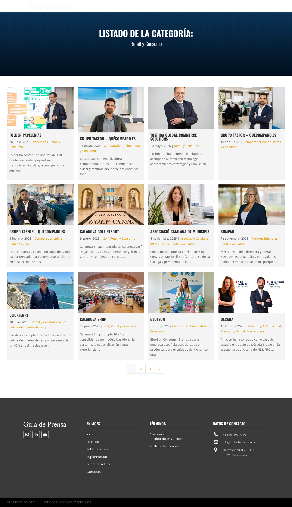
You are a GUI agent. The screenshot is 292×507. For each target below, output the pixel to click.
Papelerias (40, 142)
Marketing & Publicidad (264, 326)
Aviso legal (158, 434)
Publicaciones (97, 449)
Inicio (90, 434)
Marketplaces (256, 331)
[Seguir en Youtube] (45, 434)
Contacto (94, 472)
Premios (93, 442)
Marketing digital (233, 331)
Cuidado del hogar (185, 326)
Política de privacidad (166, 439)
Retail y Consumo (186, 146)
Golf (106, 238)
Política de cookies (164, 446)
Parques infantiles (265, 238)
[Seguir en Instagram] (27, 434)
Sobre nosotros (98, 464)
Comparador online (118, 146)
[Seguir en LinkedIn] (36, 434)
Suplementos (97, 457)
